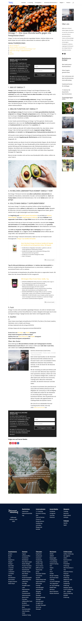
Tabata (51, 568)
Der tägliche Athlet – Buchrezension (68, 558)
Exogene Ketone (12, 581)
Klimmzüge (39, 583)
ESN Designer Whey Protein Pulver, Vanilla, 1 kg (35, 279)
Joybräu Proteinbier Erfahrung (67, 564)
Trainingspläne (38, 2)
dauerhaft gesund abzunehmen (28, 215)
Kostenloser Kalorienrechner (50, 2)
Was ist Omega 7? (14, 45)
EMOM (51, 554)
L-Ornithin (11, 573)
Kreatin (10, 554)
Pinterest (52, 517)
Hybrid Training (54, 564)
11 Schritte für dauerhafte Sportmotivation (67, 92)
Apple (65, 525)
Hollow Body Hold (41, 579)
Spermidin (11, 566)
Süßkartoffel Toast (27, 601)
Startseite (23, 2)
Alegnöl (10, 562)
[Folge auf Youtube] (10, 443)
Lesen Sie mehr (32, 482)
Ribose (10, 575)
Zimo (25, 468)
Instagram (52, 513)
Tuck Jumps (39, 575)
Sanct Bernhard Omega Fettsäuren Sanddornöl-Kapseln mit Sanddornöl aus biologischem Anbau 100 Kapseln (37, 244)
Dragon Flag (39, 562)
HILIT (51, 571)
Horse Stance (39, 566)
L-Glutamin (11, 571)
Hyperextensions (40, 581)
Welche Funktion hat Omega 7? (17, 47)
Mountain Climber (41, 573)
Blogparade (39, 527)
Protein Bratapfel (27, 577)
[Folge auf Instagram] (13, 443)
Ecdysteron (11, 560)
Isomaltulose (11, 577)
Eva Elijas (20, 332)
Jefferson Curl (39, 568)
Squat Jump (39, 569)
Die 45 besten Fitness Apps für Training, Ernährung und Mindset (32, 462)
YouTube (52, 515)
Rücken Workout (54, 593)
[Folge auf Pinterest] (15, 443)
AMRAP (52, 556)
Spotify (65, 523)
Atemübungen (40, 587)
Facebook (52, 511)
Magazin (61, 2)
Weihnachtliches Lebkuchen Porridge (26, 581)
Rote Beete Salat (26, 568)
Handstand (39, 556)
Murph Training (54, 575)
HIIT (51, 566)
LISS (51, 569)
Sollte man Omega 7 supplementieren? (20, 50)
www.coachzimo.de (39, 407)
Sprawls (38, 577)
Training (66, 511)
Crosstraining (53, 562)
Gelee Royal (11, 583)
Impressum (25, 511)
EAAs (9, 558)
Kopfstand (39, 554)
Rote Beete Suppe (27, 562)
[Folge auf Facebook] (18, 443)
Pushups (38, 585)
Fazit (10, 52)
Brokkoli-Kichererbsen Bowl (25, 605)
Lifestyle (33, 468)
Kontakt (38, 529)
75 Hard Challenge (55, 581)
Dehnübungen (40, 601)
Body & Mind (67, 515)
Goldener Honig (26, 615)
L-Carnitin (11, 568)
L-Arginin (10, 569)
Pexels (27, 332)
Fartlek (52, 573)
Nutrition (66, 513)
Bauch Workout (54, 591)
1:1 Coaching (30, 2)
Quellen (11, 54)
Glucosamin (11, 579)
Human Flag (39, 564)
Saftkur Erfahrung (68, 554)
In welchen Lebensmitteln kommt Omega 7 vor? (22, 49)
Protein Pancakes (27, 566)
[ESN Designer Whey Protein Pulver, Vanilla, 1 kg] (15, 283)
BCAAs (10, 556)
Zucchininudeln (26, 609)
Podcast (68, 2)
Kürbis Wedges (26, 564)
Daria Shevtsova (23, 336)
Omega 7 (10, 564)
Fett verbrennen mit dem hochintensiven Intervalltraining (68, 78)
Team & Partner (40, 517)
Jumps (37, 571)
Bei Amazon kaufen (50, 260)
